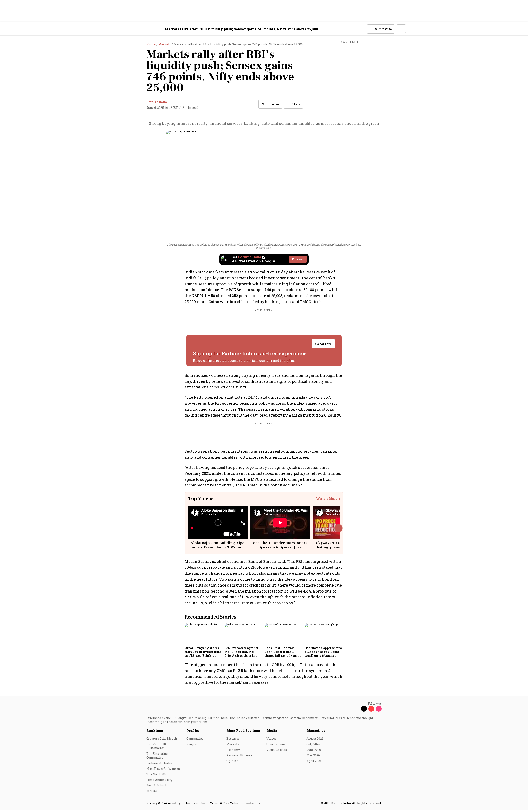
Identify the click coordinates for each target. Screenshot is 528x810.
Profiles (193, 730)
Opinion (232, 761)
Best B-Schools (157, 785)
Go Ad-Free (323, 344)
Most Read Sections (243, 730)
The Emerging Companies (157, 755)
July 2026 (313, 744)
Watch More (326, 499)
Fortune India (156, 102)
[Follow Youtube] (371, 709)
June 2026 (313, 750)
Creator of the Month (161, 738)
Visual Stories (276, 750)
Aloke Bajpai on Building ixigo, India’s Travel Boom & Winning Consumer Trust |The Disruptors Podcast (218, 550)
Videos (271, 738)
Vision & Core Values (225, 803)
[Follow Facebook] (356, 709)
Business (232, 738)
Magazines (315, 730)
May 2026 (313, 755)
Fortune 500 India (159, 763)
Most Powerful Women (163, 769)
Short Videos (275, 744)
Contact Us (252, 803)
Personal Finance (239, 755)
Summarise (270, 104)
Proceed (298, 259)
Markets (232, 744)
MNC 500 (152, 791)
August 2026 (314, 738)
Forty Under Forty (159, 780)
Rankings (154, 730)
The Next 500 (156, 774)
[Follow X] (364, 709)
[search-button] (361, 28)
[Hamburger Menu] (124, 29)
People (191, 744)
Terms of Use (195, 803)
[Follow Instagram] (379, 709)
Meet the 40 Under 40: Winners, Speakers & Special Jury (280, 545)
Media (271, 730)
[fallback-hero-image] (203, 634)
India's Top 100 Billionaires (156, 746)
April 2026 (314, 761)
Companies (194, 738)
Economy (233, 750)
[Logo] (144, 29)
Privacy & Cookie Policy (163, 803)
